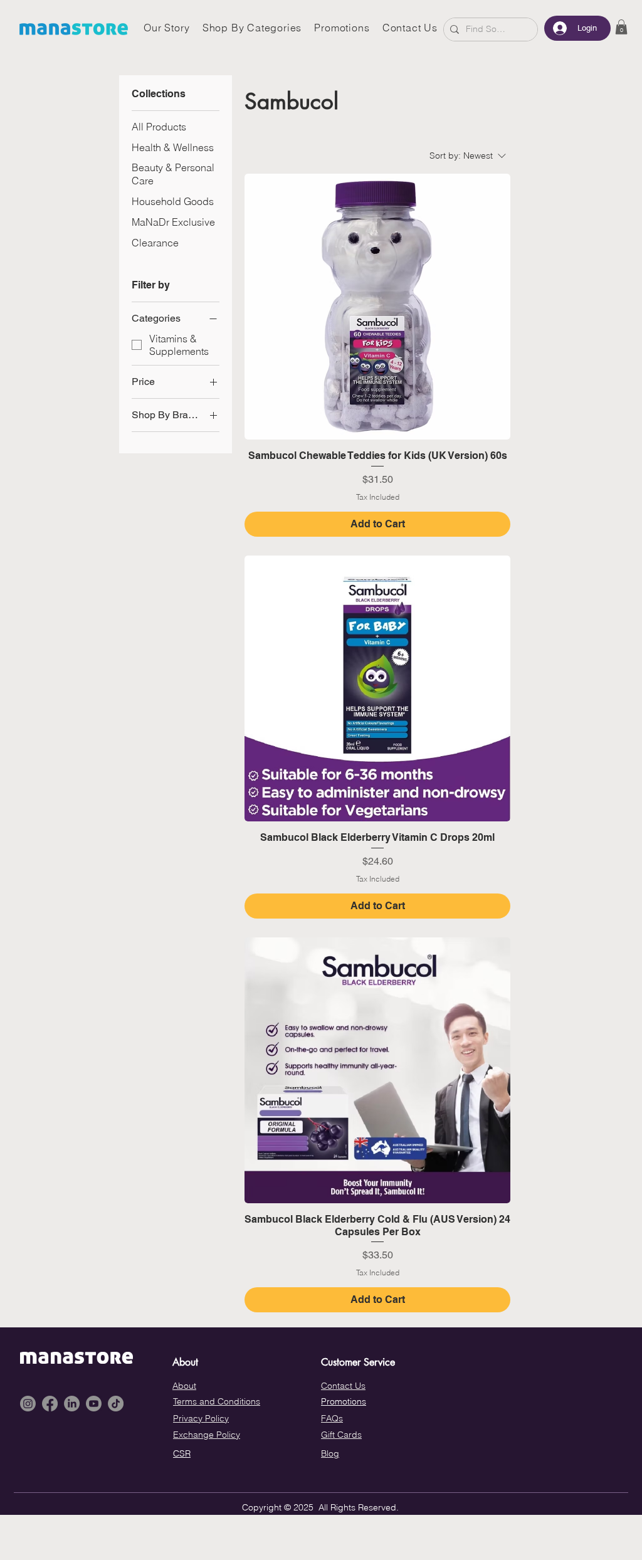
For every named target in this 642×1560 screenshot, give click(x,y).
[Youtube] (94, 1403)
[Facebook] (50, 1403)
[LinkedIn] (72, 1403)
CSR (182, 1453)
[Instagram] (28, 1403)
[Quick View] (377, 307)
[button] (621, 26)
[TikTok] (116, 1403)
